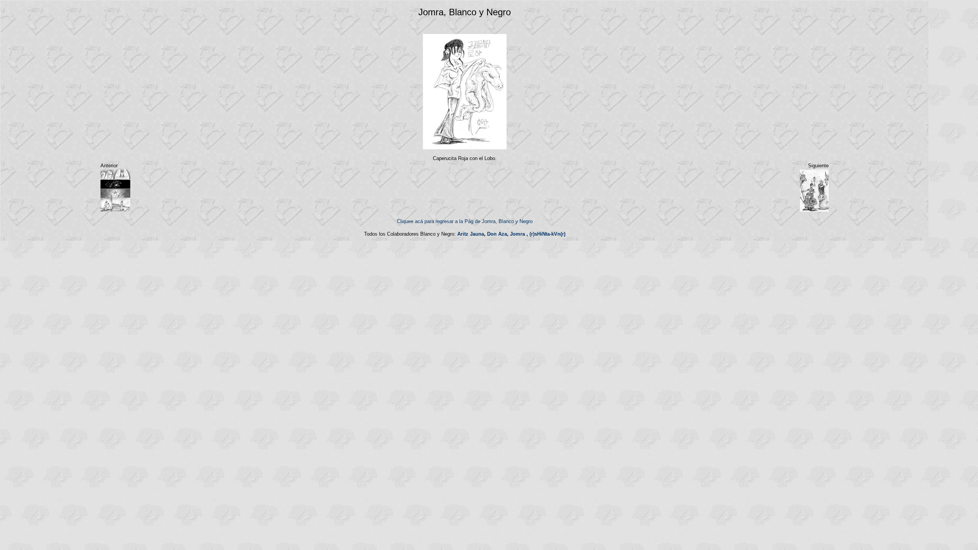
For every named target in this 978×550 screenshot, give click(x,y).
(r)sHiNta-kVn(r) (547, 234)
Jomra (517, 234)
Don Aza (497, 234)
